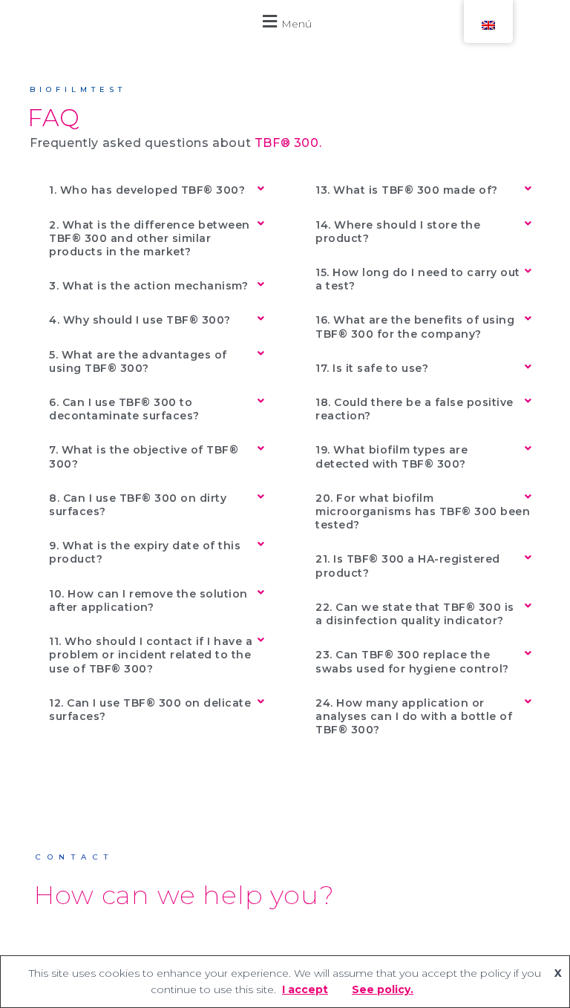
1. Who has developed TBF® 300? (147, 190)
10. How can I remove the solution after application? (148, 600)
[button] (285, 21)
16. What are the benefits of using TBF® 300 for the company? (414, 326)
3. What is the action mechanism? (148, 285)
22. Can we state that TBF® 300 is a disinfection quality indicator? (414, 613)
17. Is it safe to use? (371, 368)
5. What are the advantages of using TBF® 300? (138, 361)
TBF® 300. (288, 143)
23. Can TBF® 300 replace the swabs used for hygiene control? (412, 661)
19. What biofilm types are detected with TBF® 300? (391, 456)
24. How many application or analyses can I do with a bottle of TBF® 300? (413, 716)
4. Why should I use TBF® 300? (140, 320)
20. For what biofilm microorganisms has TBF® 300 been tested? (422, 511)
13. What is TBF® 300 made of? (406, 190)
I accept (305, 989)
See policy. (382, 989)
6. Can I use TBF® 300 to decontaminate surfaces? (124, 409)
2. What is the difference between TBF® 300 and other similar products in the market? (149, 238)
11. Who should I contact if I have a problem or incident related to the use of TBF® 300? (150, 655)
